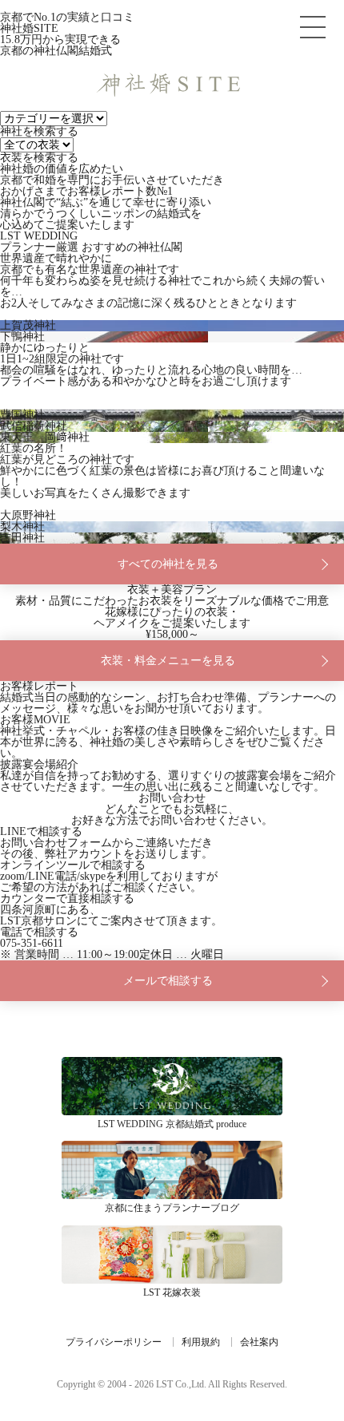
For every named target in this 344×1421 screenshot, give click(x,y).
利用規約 (201, 1342)
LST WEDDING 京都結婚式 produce (172, 1086)
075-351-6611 (31, 943)
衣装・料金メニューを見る (168, 661)
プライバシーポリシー (114, 1342)
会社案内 (259, 1342)
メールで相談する (168, 981)
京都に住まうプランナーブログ (172, 1170)
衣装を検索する (39, 158)
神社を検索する (39, 131)
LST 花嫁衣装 (172, 1254)
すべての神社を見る (168, 564)
